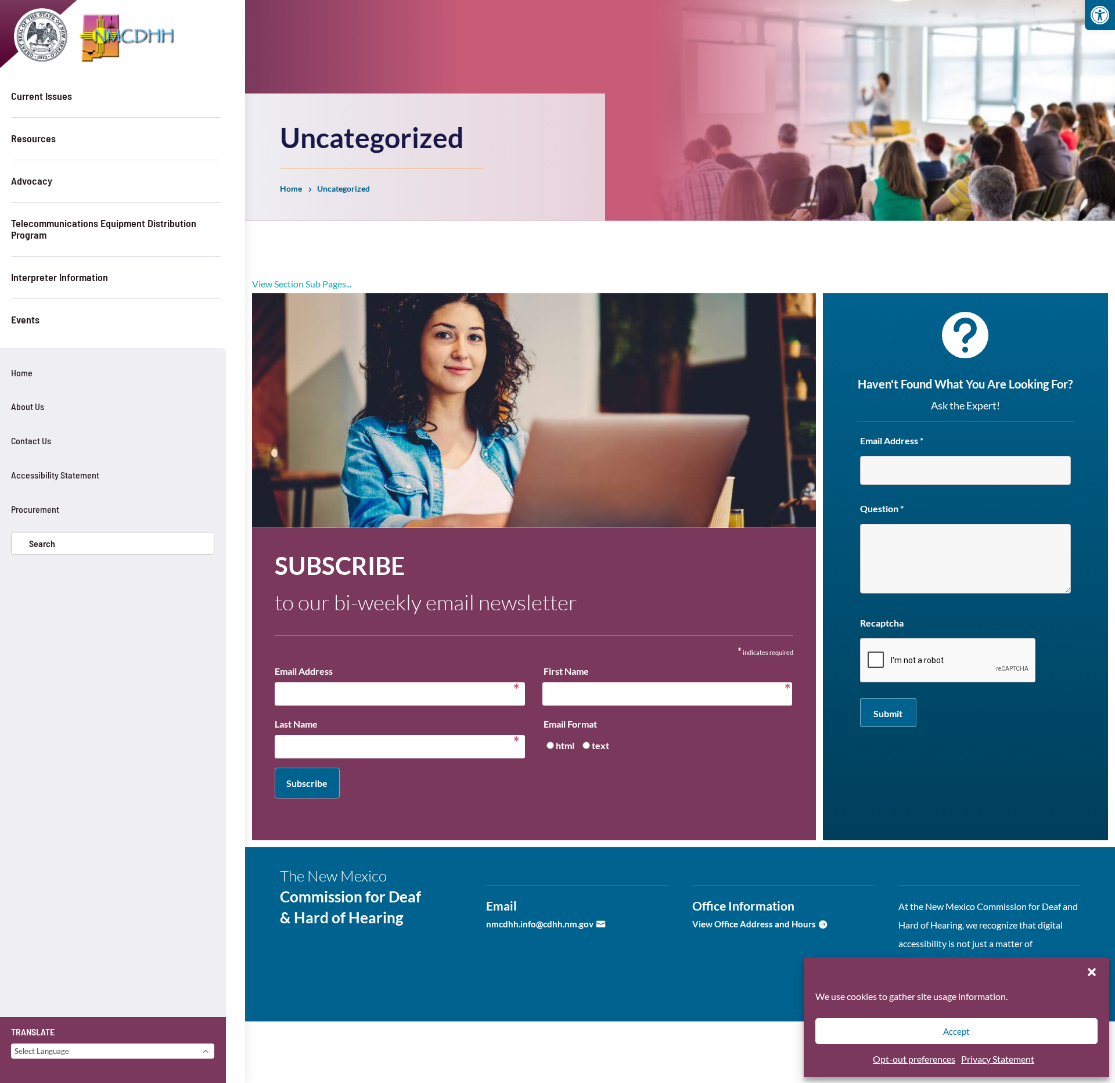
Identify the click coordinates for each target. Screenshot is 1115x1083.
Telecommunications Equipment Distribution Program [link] (103, 229)
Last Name (397, 725)
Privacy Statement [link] (997, 1058)
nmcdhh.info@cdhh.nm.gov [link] (540, 924)
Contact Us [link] (31, 440)
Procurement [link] (35, 508)
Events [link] (25, 319)
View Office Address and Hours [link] (754, 924)
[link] (1100, 15)
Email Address (397, 673)
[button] (1092, 972)
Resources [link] (33, 138)
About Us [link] (27, 406)
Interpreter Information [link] (59, 277)
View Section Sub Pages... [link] (301, 283)
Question (882, 508)
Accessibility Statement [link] (55, 474)
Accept (956, 1031)
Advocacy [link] (31, 180)
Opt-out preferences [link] (914, 1058)
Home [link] (22, 372)
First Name (664, 673)
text (600, 745)
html (565, 745)
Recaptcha (882, 622)
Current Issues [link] (41, 95)
